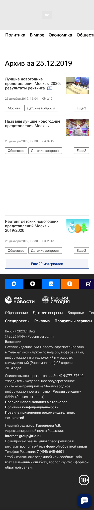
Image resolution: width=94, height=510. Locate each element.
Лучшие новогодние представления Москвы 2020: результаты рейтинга (33, 83)
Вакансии (13, 342)
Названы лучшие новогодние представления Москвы (32, 123)
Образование (16, 312)
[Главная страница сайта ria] (30, 47)
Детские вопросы (48, 312)
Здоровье (76, 312)
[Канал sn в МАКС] (14, 284)
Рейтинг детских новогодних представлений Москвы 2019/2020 (31, 226)
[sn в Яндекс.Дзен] (33, 284)
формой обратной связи (66, 446)
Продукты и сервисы (73, 321)
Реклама (42, 321)
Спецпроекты (17, 321)
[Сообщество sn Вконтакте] (51, 284)
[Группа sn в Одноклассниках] (70, 284)
